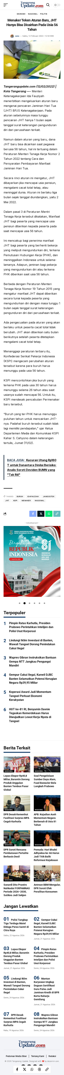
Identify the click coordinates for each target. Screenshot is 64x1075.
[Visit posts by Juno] (12, 36)
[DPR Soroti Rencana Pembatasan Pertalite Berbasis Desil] (17, 838)
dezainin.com (53, 1061)
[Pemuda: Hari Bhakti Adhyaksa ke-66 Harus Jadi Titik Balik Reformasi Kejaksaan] (47, 838)
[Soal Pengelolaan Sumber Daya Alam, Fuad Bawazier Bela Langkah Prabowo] (47, 764)
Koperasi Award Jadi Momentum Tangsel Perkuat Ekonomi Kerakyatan (30, 696)
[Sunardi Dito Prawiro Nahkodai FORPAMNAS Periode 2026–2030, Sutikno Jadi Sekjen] (17, 873)
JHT (7, 501)
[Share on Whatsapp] (32, 1069)
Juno (17, 36)
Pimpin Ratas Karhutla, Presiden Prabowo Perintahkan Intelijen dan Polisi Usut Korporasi (31, 627)
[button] (19, 603)
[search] (47, 5)
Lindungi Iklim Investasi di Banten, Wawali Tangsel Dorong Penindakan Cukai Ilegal (32, 644)
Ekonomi (21, 14)
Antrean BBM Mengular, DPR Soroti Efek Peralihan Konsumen (47, 888)
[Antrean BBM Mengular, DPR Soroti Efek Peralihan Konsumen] (47, 873)
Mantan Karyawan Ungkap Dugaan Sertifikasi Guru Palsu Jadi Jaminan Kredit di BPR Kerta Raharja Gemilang (46, 989)
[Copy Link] (47, 1069)
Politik (43, 14)
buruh (20, 496)
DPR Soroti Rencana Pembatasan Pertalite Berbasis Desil (16, 853)
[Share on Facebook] (17, 1069)
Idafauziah (33, 496)
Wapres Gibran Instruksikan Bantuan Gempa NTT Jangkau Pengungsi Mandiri (32, 661)
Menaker (26, 501)
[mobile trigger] (7, 5)
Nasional (33, 14)
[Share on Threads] (39, 1069)
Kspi (15, 501)
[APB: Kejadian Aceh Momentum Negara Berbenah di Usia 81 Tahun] (47, 803)
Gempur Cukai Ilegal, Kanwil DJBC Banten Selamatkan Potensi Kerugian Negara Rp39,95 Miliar (33, 678)
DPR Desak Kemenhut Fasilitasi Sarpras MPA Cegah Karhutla (16, 818)
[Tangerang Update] (32, 5)
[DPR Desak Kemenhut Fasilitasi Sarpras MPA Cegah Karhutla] (17, 803)
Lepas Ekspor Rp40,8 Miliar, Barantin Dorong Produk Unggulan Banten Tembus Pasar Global (17, 782)
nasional (39, 501)
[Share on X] (24, 1069)
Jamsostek (48, 496)
